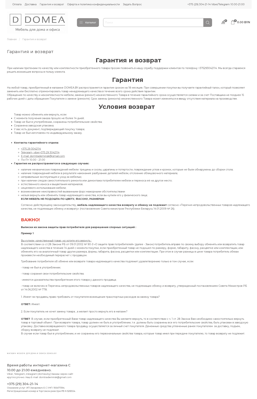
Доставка (31, 4)
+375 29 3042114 (31, 148)
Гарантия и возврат (52, 4)
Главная (12, 39)
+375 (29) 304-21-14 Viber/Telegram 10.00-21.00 (216, 4)
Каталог (90, 22)
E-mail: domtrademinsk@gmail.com (43, 156)
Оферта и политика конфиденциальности (93, 4)
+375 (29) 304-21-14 (22, 384)
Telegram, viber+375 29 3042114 (40, 152)
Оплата (17, 4)
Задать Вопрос (132, 4)
